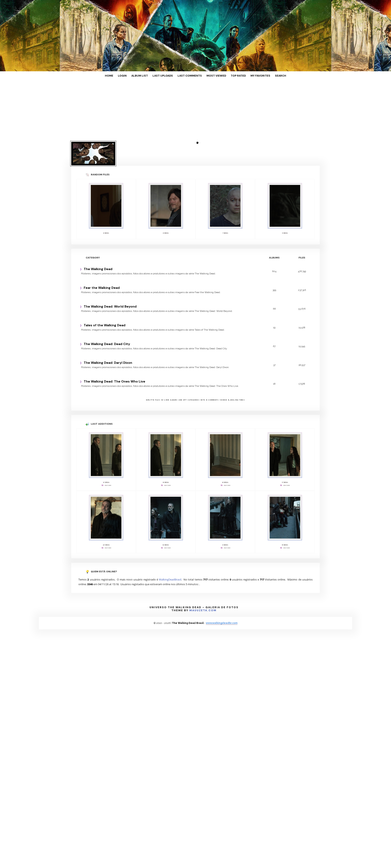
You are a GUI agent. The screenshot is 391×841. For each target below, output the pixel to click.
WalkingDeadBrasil (170, 550)
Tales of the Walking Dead (104, 302)
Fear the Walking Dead (102, 265)
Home (123, 76)
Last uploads (167, 76)
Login (134, 76)
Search (266, 76)
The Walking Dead (98, 246)
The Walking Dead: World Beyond (110, 283)
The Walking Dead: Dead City (107, 321)
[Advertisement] (195, 111)
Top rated (230, 76)
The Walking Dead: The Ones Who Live (114, 358)
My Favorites (249, 76)
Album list (148, 76)
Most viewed (212, 76)
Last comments (190, 76)
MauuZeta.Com (202, 581)
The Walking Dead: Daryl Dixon (108, 339)
